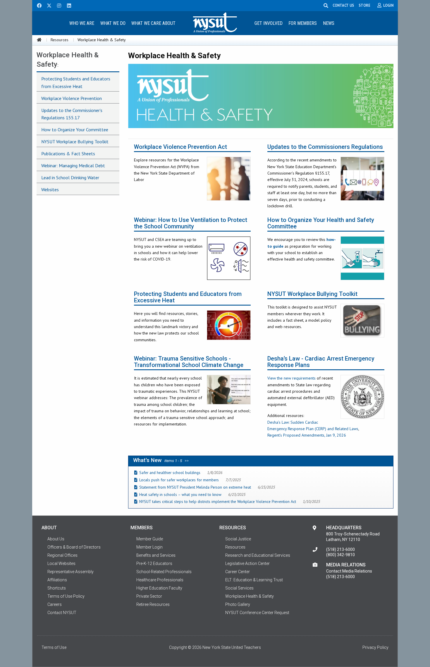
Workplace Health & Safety (249, 596)
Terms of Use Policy (66, 596)
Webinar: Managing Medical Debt (73, 165)
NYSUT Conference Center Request (257, 612)
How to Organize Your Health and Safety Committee (320, 223)
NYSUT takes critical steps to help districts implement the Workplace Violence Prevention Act (217, 501)
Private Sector (149, 596)
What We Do (112, 23)
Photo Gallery (237, 604)
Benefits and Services (156, 555)
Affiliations (57, 580)
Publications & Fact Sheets (68, 153)
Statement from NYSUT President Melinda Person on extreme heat (195, 487)
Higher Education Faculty (159, 588)
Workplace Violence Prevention (71, 98)
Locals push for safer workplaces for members (179, 479)
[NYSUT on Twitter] (47, 5)
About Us (55, 539)
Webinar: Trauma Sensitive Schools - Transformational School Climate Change (188, 361)
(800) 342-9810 (340, 554)
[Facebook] (37, 5)
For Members (302, 23)
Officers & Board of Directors (74, 547)
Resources (59, 39)
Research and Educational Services (257, 555)
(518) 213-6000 (340, 549)
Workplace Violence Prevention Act (180, 147)
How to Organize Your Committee (74, 129)
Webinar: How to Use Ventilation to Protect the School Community (190, 223)
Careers (54, 604)
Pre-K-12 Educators (154, 563)
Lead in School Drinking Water (70, 177)
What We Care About (153, 23)
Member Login (149, 547)
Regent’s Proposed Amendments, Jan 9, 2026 (306, 435)
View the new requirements (291, 378)
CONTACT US (343, 5)
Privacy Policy (375, 647)
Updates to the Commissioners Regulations (325, 147)
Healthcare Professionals (159, 580)
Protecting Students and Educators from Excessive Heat (188, 297)
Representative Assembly (70, 571)
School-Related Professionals (164, 571)
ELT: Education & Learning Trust (254, 580)
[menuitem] (81, 23)
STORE (364, 5)
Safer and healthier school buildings (169, 472)
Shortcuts (56, 588)
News (328, 23)
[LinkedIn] (67, 5)
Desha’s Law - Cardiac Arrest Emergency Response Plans (320, 361)
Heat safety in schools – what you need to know (180, 494)
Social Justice (238, 539)
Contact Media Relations (349, 571)
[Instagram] (57, 5)
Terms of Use (54, 647)
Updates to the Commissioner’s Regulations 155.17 (71, 114)
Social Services (239, 588)
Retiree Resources (153, 604)
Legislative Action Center (247, 563)
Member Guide (149, 539)
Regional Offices (62, 555)
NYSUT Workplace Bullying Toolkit (312, 294)
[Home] (39, 39)
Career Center (237, 571)
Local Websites (61, 563)
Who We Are (81, 23)
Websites (50, 189)
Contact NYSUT (61, 612)
